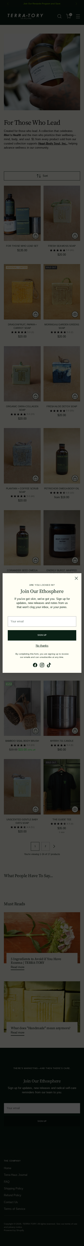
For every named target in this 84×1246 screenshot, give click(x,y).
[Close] (76, 578)
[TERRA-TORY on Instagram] (42, 665)
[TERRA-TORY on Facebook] (35, 665)
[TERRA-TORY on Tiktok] (48, 665)
